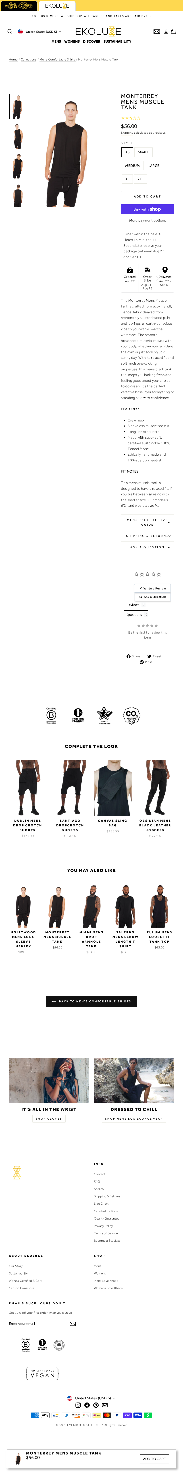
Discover (91, 41)
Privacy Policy (103, 1226)
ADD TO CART (154, 1459)
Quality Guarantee (106, 1218)
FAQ (97, 1181)
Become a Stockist (107, 1240)
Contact (99, 1174)
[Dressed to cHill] (134, 1080)
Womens (72, 41)
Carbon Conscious (21, 1288)
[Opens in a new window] (78, 1405)
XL (127, 179)
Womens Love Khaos (108, 1288)
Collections (28, 59)
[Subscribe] (73, 1324)
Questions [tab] (134, 614)
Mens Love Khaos (106, 1280)
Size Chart (101, 1203)
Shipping (127, 132)
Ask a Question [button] (155, 597)
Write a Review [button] (154, 588)
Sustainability (117, 41)
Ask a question (147, 547)
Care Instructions (106, 1211)
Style (127, 143)
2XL (140, 179)
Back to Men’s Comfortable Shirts (94, 1001)
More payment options (147, 220)
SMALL (143, 152)
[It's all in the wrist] (49, 1080)
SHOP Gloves (49, 1118)
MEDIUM (132, 166)
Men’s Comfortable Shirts (58, 59)
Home (13, 59)
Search (99, 1189)
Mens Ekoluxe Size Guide (147, 522)
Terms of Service (106, 1233)
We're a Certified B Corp (26, 1280)
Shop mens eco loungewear (134, 1118)
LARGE (154, 166)
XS (127, 152)
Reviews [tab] (133, 605)
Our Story (16, 1266)
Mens (56, 41)
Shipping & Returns (147, 535)
